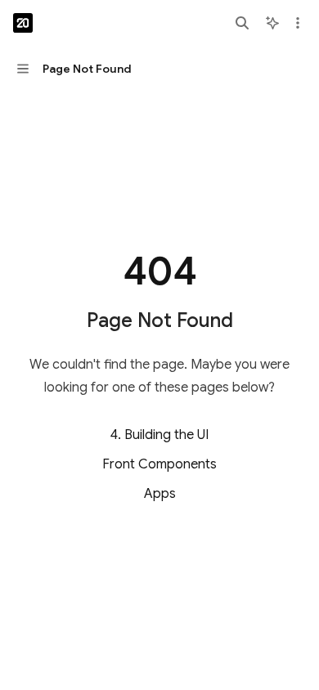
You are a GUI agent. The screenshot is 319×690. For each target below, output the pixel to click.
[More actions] (298, 22)
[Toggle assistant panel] (272, 23)
